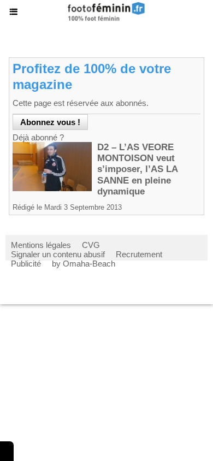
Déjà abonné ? (38, 137)
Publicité (26, 263)
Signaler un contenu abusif (58, 254)
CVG (91, 245)
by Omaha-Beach (83, 263)
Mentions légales (41, 245)
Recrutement (139, 254)
